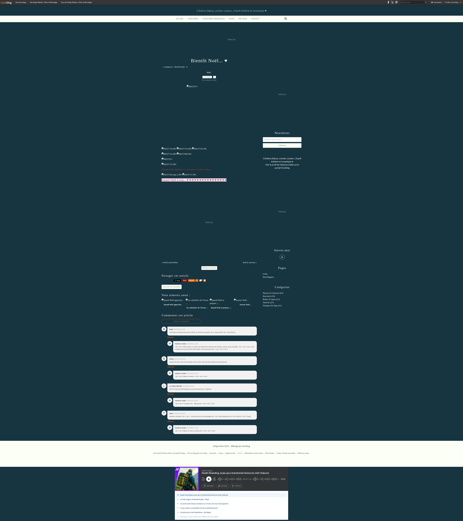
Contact (255, 19)
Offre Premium (269, 453)
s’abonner (210, 486)
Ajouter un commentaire (181, 321)
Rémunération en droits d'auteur (254, 453)
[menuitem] (179, 19)
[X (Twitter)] (392, 2)
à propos (238, 486)
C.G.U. (240, 453)
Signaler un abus (230, 453)
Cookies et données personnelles (286, 453)
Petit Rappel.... (269, 277)
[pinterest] (396, 2)
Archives (242, 19)
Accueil (180, 19)
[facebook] (388, 2)
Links (265, 274)
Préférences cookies (303, 453)
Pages (231, 19)
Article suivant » (250, 262)
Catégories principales (214, 19)
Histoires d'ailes (287, 165)
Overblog (246, 446)
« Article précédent (170, 262)
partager (224, 486)
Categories (168, 67)
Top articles (213, 453)
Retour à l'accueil (209, 268)
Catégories (193, 19)
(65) (273, 293)
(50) (269, 296)
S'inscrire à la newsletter (171, 287)
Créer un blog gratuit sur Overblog (197, 453)
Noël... (209, 72)
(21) (271, 299)
